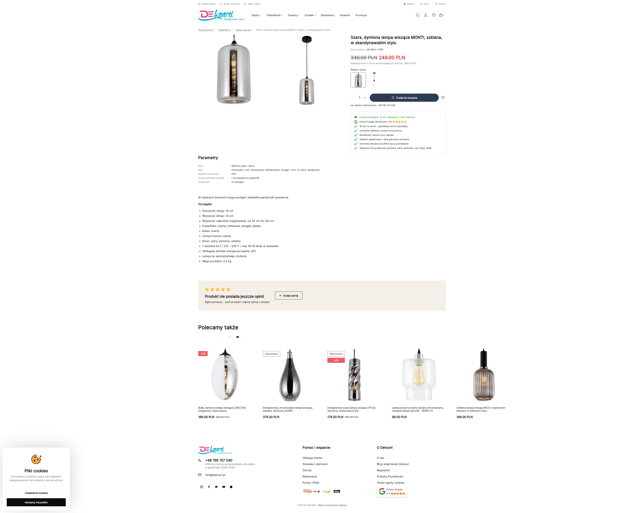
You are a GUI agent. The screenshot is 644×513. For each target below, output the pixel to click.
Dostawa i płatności (315, 464)
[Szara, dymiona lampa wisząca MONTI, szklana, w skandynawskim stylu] (358, 80)
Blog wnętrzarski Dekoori (393, 464)
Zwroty (307, 470)
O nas (380, 457)
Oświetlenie (224, 30)
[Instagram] (201, 486)
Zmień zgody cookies (390, 482)
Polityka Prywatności (390, 476)
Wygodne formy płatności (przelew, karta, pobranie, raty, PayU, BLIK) (396, 148)
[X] (216, 486)
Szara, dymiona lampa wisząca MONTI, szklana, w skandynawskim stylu (293, 30)
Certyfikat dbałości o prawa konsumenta (381, 130)
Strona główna (205, 30)
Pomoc (442, 4)
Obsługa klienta (312, 457)
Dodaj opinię (290, 295)
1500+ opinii (253, 4)
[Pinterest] (231, 486)
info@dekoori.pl (215, 475)
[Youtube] (223, 486)
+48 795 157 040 (386, 105)
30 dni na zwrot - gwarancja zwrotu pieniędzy (384, 126)
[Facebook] (209, 486)
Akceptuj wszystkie (36, 502)
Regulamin (383, 470)
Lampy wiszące (243, 30)
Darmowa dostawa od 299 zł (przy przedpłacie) (384, 143)
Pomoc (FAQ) (311, 482)
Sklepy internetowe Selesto (332, 505)
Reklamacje (310, 476)
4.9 (376, 121)
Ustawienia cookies (36, 493)
